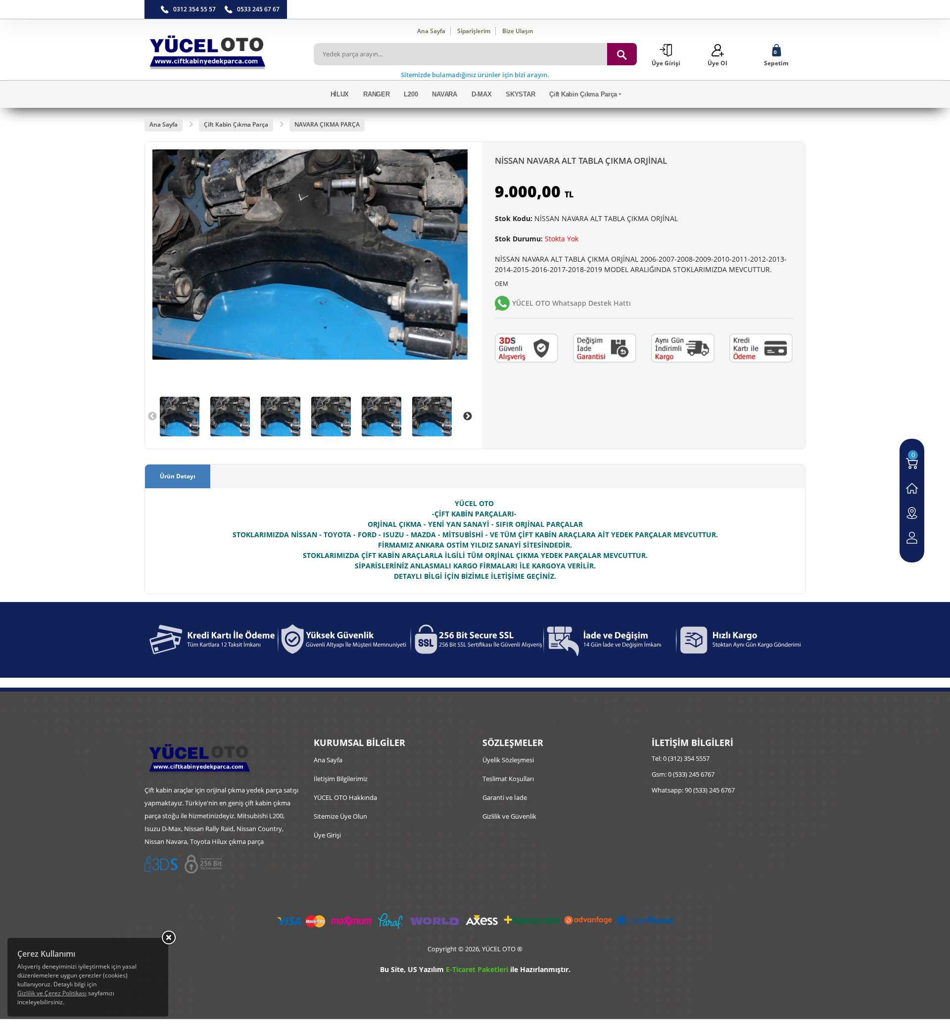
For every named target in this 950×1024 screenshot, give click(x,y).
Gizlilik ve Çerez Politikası (52, 993)
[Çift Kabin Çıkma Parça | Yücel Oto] (221, 49)
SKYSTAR (520, 94)
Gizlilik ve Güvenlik (509, 816)
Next (468, 416)
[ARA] (622, 54)
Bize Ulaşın (517, 31)
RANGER (376, 94)
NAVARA (444, 94)
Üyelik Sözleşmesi (508, 759)
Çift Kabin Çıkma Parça (583, 94)
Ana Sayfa (431, 31)
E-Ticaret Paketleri (477, 969)
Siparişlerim (473, 31)
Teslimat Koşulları (508, 778)
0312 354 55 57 (194, 9)
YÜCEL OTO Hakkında (345, 797)
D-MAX (482, 94)
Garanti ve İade (504, 797)
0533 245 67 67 (258, 9)
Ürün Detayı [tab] (177, 476)
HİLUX (340, 94)
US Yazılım (426, 969)
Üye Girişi (327, 835)
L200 (411, 94)
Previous (152, 416)
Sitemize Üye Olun (340, 816)
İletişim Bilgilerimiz (341, 778)
